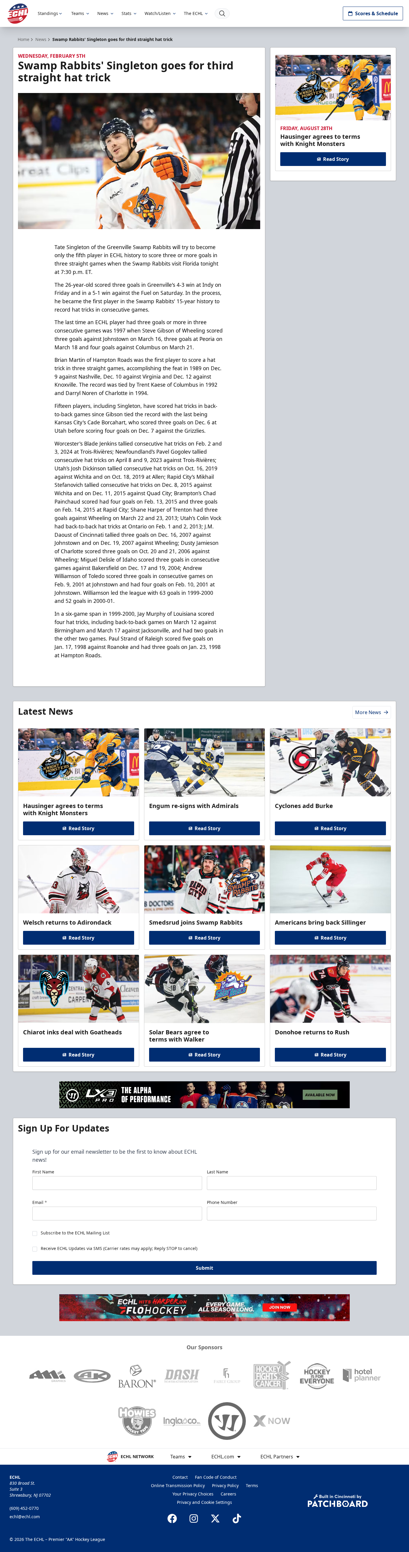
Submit (204, 1268)
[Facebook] (172, 1518)
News (102, 13)
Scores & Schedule (376, 13)
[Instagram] (193, 1518)
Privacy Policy (225, 1485)
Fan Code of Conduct (216, 1477)
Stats (126, 13)
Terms (252, 1485)
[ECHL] (17, 13)
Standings (48, 13)
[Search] (222, 13)
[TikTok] (236, 1518)
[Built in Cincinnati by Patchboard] (338, 1500)
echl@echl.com (25, 1516)
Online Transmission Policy (178, 1485)
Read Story (336, 159)
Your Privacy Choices (192, 1494)
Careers (228, 1494)
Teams (77, 13)
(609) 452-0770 (24, 1508)
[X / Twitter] (215, 1518)
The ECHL (193, 13)
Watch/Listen (158, 13)
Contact (180, 1477)
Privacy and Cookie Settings (204, 1502)
